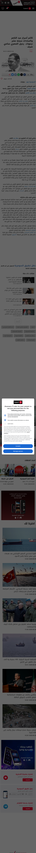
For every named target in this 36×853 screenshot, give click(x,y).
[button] (18, 424)
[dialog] (18, 426)
